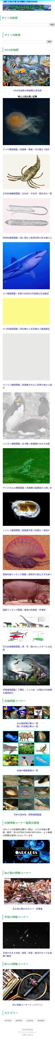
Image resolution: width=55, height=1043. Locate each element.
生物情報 (29, 1021)
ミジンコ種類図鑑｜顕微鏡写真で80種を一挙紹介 (26, 530)
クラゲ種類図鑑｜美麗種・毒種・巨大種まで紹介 (26, 149)
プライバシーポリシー (27, 1032)
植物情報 (18, 1021)
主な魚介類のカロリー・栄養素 (27, 909)
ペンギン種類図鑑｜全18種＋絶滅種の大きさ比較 (26, 444)
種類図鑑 (40, 1021)
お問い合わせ (27, 1035)
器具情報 (8, 1021)
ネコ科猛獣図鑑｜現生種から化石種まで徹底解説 (26, 329)
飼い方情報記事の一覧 (27, 726)
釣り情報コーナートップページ (27, 1005)
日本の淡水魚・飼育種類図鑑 (27, 814)
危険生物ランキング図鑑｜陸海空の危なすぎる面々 (27, 574)
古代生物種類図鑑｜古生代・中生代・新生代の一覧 (27, 193)
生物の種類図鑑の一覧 (27, 770)
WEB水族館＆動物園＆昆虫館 (27, 90)
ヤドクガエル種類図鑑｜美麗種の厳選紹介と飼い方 (27, 488)
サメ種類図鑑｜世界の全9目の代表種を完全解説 (26, 293)
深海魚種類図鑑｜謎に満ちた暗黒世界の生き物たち (27, 238)
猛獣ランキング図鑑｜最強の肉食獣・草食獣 (24, 610)
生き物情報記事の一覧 (27, 723)
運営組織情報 (27, 1030)
